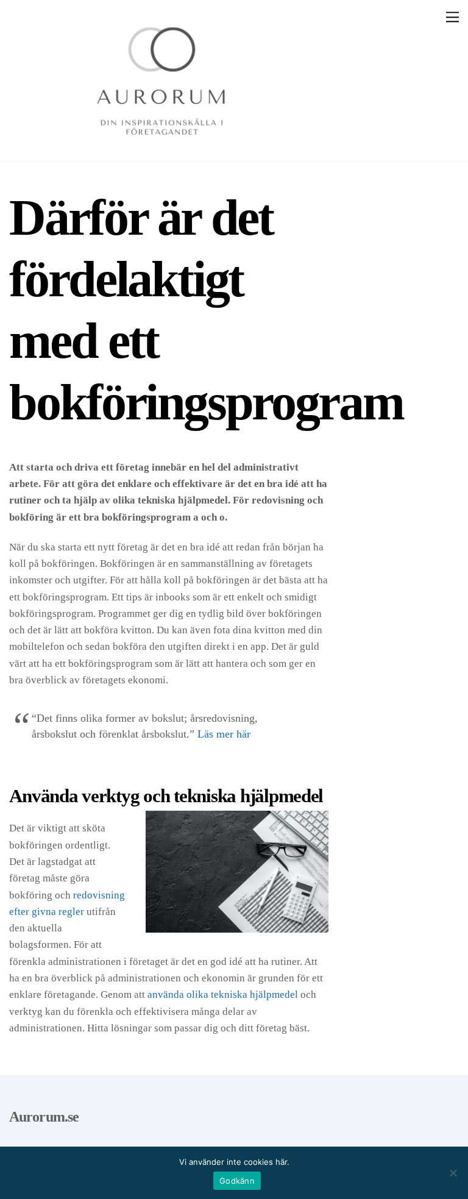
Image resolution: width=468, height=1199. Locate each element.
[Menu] (452, 17)
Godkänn (237, 1181)
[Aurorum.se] (161, 146)
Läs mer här (223, 734)
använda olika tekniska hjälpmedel (222, 994)
